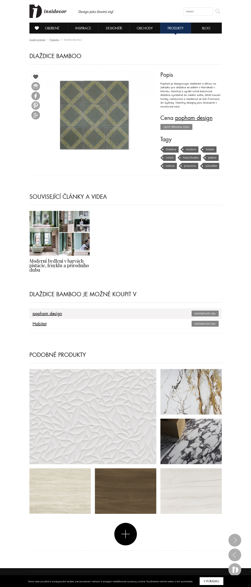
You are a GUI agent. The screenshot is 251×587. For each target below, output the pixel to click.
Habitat (39, 324)
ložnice (170, 165)
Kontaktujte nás (205, 313)
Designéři (114, 28)
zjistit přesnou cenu (176, 127)
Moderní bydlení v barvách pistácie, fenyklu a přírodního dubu (59, 265)
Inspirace (83, 28)
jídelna (212, 157)
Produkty (176, 28)
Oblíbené (52, 28)
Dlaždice (171, 149)
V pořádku (211, 581)
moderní (191, 149)
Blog (206, 28)
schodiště (211, 165)
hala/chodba (191, 157)
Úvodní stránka (37, 39)
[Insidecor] (48, 11)
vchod (169, 157)
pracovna (190, 165)
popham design (194, 118)
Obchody (145, 28)
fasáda (210, 149)
